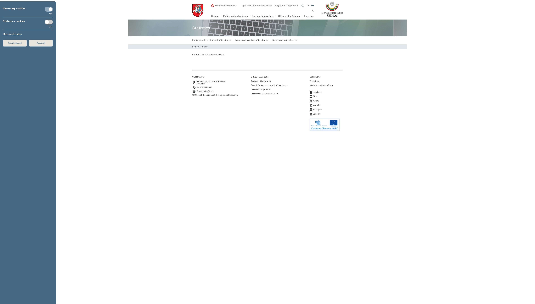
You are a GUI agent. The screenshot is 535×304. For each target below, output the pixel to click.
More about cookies (12, 34)
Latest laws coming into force (264, 93)
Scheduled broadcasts (226, 5)
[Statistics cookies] (49, 22)
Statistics (204, 47)
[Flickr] (311, 96)
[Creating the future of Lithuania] (325, 130)
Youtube (317, 105)
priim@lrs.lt (208, 91)
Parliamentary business (235, 16)
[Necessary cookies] (49, 9)
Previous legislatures (263, 16)
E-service (309, 16)
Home (195, 47)
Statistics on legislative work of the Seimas (211, 40)
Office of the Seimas (289, 16)
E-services (314, 81)
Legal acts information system (256, 5)
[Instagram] (311, 109)
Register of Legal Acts (286, 5)
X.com (316, 101)
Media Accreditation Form (321, 85)
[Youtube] (311, 105)
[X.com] (311, 101)
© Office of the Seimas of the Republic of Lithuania (215, 95)
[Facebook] (311, 92)
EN (312, 5)
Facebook (317, 92)
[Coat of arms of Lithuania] (197, 10)
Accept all (41, 43)
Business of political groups (285, 40)
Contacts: (198, 76)
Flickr (315, 96)
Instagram (317, 109)
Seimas (215, 16)
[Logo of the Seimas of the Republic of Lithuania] (332, 9)
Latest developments (260, 89)
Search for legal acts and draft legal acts (269, 85)
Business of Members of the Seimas (251, 40)
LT (308, 5)
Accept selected (15, 43)
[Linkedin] (311, 114)
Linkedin (316, 114)
